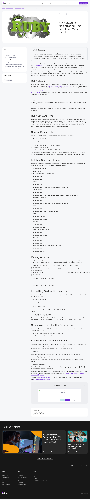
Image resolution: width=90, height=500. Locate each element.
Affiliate (4, 486)
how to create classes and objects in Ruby (59, 86)
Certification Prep (39, 3)
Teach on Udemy (5, 477)
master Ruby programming (45, 377)
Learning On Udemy (67, 3)
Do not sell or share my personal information (40, 474)
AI (17, 3)
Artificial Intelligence (22, 477)
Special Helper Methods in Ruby (13, 68)
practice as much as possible (41, 379)
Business (22, 3)
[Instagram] (87, 466)
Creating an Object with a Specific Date (14, 66)
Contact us (36, 476)
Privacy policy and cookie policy (40, 480)
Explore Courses (83, 3)
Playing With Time (9, 62)
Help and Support (6, 484)
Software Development (19, 8)
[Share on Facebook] (37, 413)
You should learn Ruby (40, 65)
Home (3, 8)
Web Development (8, 80)
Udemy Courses (5, 474)
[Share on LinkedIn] (34, 413)
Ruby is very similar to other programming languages (46, 91)
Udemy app (4, 479)
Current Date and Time (10, 57)
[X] (84, 466)
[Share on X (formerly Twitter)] (40, 413)
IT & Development (49, 3)
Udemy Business (5, 475)
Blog (3, 482)
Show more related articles (44, 458)
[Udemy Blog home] (5, 493)
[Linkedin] (79, 466)
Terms (35, 478)
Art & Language (21, 486)
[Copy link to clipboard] (43, 413)
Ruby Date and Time (10, 55)
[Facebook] (81, 466)
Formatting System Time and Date (13, 64)
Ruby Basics (8, 53)
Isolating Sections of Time (11, 59)
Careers (4, 480)
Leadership (58, 3)
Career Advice (30, 3)
